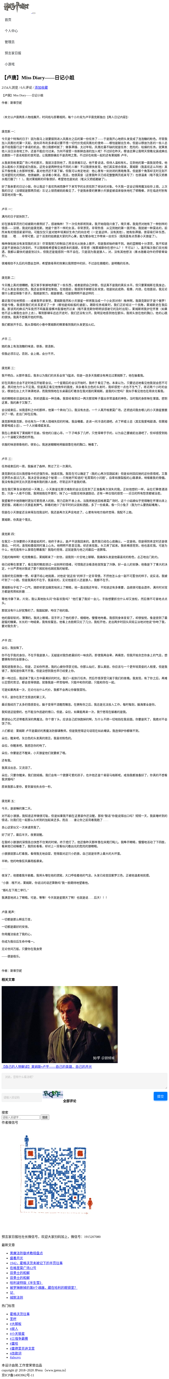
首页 (8, 20)
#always (15, 1357)
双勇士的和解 (20, 1273)
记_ (12, 1292)
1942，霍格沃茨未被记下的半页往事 (36, 1263)
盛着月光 (16, 1258)
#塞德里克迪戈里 (22, 1348)
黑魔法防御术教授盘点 (26, 1253)
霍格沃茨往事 (20, 1314)
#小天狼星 (17, 1333)
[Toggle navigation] (33, 13)
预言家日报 (13, 53)
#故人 (14, 1329)
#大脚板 (15, 1324)
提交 (160, 1096)
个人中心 (11, 31)
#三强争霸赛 (19, 1338)
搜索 (45, 1117)
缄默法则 (16, 1297)
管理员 (10, 42)
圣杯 (13, 1319)
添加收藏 (41, 87)
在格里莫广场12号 (23, 1268)
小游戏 (10, 64)
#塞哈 (14, 1343)
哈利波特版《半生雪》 (26, 1283)
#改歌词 (15, 1353)
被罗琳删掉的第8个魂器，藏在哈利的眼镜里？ (43, 1287)
